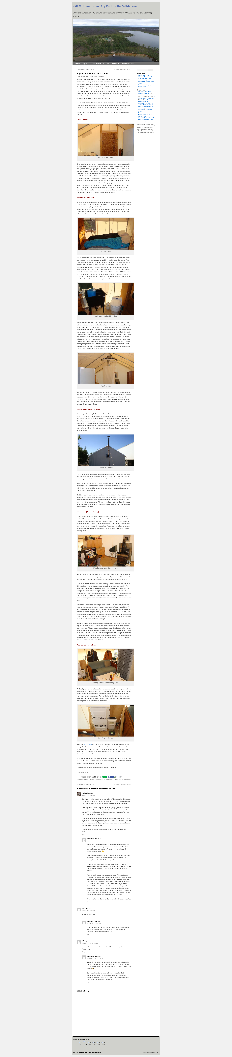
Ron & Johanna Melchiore (97, 76)
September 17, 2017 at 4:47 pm (95, 958)
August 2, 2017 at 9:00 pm (88, 795)
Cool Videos (96, 63)
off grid (116, 779)
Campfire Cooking (142, 95)
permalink (93, 781)
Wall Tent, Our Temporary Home (85, 69)
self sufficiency (127, 779)
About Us (116, 63)
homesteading (110, 779)
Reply (83, 834)
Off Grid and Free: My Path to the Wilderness (105, 6)
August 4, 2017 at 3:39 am (88, 910)
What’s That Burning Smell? (145, 76)
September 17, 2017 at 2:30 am (90, 943)
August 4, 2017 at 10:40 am (94, 923)
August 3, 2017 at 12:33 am (94, 841)
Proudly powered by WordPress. (151, 1052)
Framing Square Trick (143, 75)
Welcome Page (127, 63)
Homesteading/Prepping (95, 779)
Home (77, 63)
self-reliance (80, 781)
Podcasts (106, 63)
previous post (87, 744)
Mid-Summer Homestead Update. (122, 69)
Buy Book (86, 63)
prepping (121, 779)
